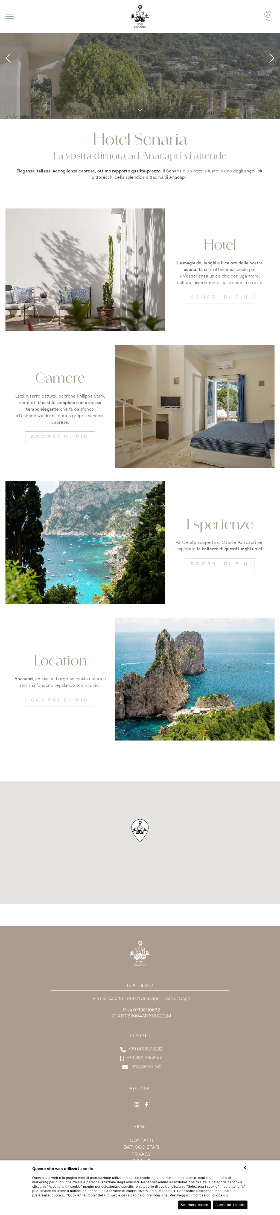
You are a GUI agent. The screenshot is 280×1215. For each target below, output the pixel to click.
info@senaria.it (145, 1067)
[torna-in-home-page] (140, 954)
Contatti (141, 1141)
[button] (140, 830)
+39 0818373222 (145, 1049)
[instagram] (137, 1105)
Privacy (141, 1155)
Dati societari (141, 1148)
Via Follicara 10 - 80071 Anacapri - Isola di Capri (141, 999)
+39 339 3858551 (145, 1058)
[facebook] (146, 1105)
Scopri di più (220, 297)
